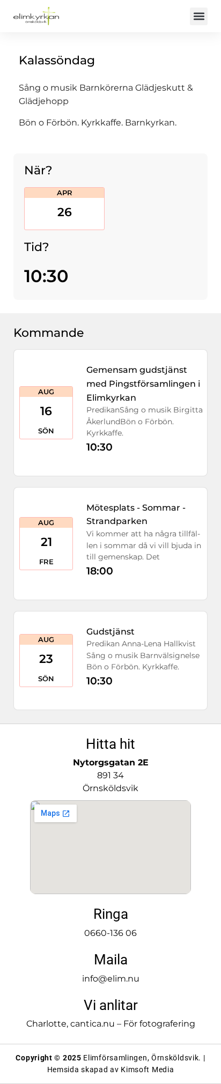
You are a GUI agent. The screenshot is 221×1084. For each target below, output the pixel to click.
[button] (199, 16)
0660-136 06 (110, 933)
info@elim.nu (110, 979)
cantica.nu (92, 1024)
